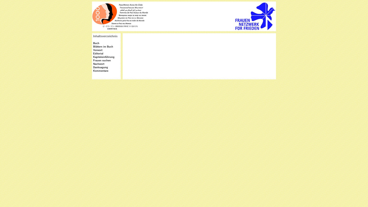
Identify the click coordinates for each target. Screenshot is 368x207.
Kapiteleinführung (103, 57)
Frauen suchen (102, 60)
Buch (96, 43)
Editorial (98, 53)
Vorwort (97, 50)
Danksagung (100, 67)
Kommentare (100, 70)
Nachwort (98, 63)
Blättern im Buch (103, 46)
